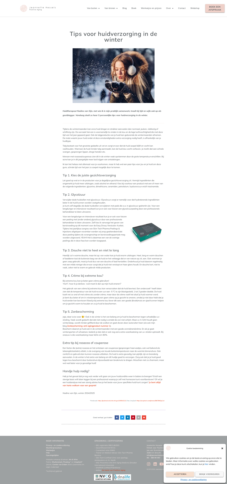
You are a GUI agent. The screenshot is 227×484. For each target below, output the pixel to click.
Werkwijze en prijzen (151, 8)
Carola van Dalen (59, 464)
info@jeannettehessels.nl (157, 455)
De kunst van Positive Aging (113, 470)
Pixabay (66, 462)
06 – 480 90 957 (153, 458)
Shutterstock (57, 462)
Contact (182, 8)
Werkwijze (50, 450)
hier (207, 464)
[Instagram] (149, 464)
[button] (222, 448)
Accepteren (180, 474)
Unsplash (78, 462)
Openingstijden (52, 455)
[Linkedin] (155, 464)
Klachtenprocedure (54, 448)
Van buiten (92, 8)
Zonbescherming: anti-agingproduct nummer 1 (88, 326)
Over (168, 8)
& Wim (75, 459)
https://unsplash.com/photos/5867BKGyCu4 (150, 401)
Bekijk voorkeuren (209, 474)
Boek (133, 8)
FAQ (48, 453)
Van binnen (110, 8)
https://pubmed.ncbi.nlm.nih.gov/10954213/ (112, 401)
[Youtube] (162, 464)
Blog (124, 8)
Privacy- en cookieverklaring (194, 479)
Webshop (194, 8)
